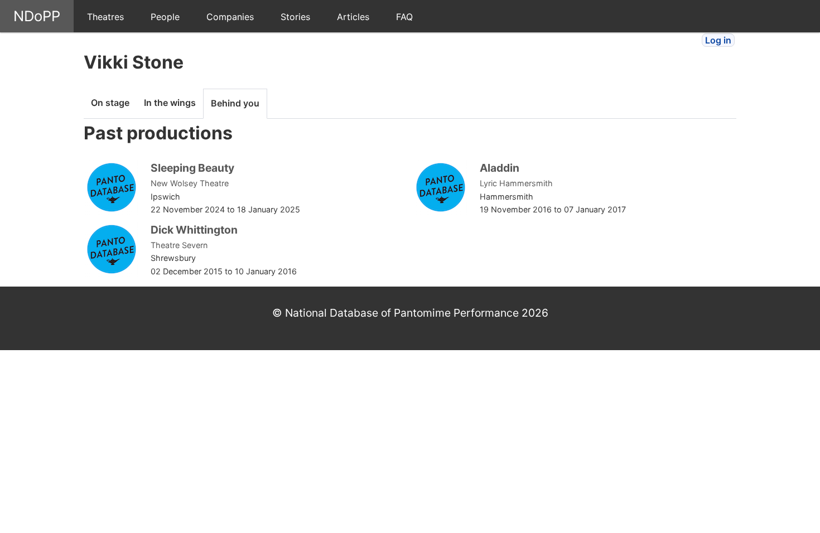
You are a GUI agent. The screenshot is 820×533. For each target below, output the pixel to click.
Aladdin (499, 168)
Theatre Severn (179, 245)
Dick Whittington (194, 229)
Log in (718, 40)
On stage (110, 102)
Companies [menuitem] (230, 16)
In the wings (170, 102)
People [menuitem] (165, 16)
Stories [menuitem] (295, 16)
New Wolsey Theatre (190, 183)
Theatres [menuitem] (105, 16)
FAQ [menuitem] (404, 16)
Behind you (235, 103)
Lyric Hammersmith (516, 183)
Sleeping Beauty (192, 168)
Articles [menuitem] (353, 16)
